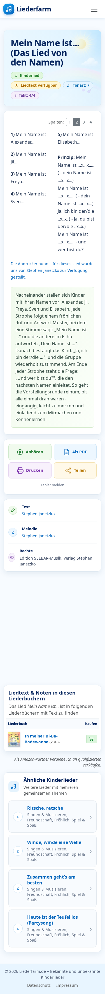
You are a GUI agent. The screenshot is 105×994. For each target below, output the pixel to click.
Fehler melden (52, 485)
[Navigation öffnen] (94, 9)
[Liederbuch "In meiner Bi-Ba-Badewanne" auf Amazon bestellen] (91, 739)
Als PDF (79, 451)
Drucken (34, 470)
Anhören (34, 451)
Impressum (67, 985)
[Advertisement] (52, 628)
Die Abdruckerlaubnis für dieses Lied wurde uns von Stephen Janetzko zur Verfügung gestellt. (52, 270)
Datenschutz (39, 985)
